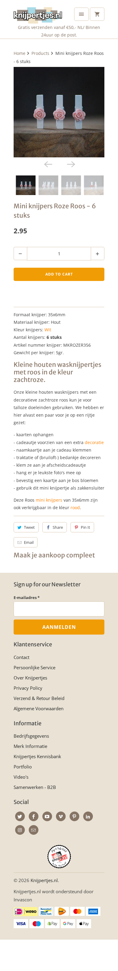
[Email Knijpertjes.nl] (33, 830)
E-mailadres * (27, 597)
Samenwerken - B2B (35, 787)
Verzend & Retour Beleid (39, 698)
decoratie (94, 442)
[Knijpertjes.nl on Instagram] (20, 830)
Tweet (29, 527)
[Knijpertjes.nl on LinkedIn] (88, 816)
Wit (47, 330)
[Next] (70, 164)
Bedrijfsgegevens (31, 736)
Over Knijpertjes (30, 678)
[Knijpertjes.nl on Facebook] (33, 816)
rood (75, 507)
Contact (21, 657)
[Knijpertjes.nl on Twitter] (20, 816)
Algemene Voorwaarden (39, 708)
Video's (21, 777)
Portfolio (23, 767)
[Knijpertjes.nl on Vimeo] (61, 816)
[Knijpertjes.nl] (38, 14)
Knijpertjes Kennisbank (37, 756)
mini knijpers (49, 500)
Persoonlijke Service (34, 667)
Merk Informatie (30, 746)
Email (29, 542)
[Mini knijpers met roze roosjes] (59, 112)
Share (58, 527)
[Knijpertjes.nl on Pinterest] (74, 816)
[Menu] (81, 14)
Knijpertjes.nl (44, 880)
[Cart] (97, 14)
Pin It (85, 527)
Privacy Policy (28, 688)
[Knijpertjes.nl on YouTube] (47, 816)
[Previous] (47, 164)
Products (40, 53)
